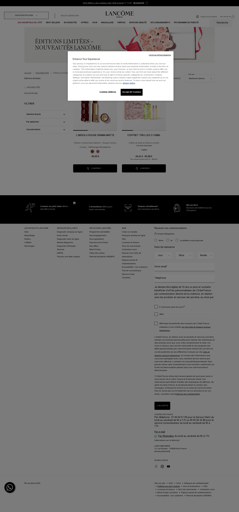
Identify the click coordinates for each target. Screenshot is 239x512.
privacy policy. (129, 83)
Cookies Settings (108, 92)
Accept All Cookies (131, 92)
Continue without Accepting (160, 55)
